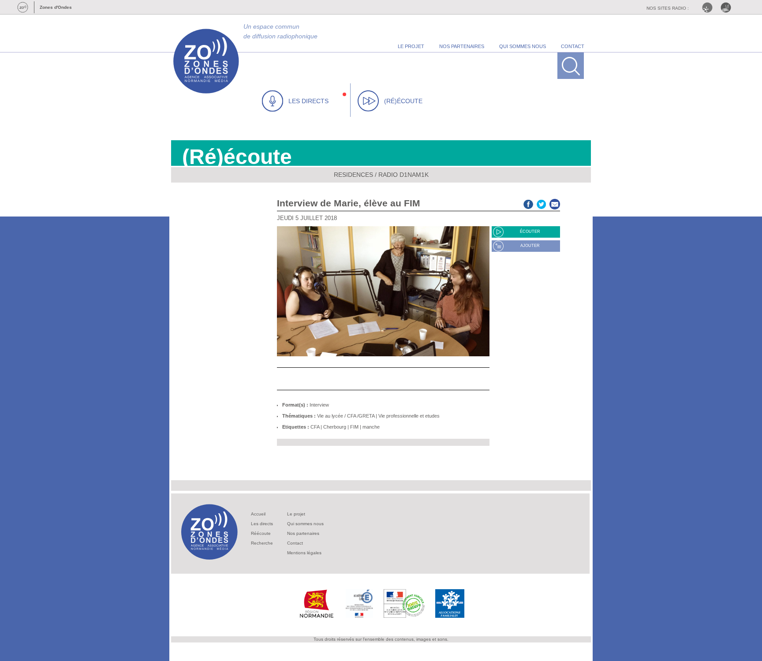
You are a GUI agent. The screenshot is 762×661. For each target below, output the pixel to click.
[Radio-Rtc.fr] (709, 7)
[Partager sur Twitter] (541, 203)
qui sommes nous (522, 46)
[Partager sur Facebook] (528, 203)
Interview (319, 404)
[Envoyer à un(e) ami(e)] (554, 203)
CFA (314, 426)
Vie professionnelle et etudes (409, 415)
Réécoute (261, 533)
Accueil (258, 514)
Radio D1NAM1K (403, 174)
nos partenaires (461, 46)
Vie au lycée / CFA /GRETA (345, 415)
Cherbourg (334, 426)
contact (572, 46)
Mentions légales (304, 552)
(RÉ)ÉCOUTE (403, 101)
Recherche (262, 543)
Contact (295, 543)
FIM (354, 426)
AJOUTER (530, 245)
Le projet (296, 514)
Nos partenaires (303, 533)
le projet (411, 46)
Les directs (262, 523)
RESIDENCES (353, 174)
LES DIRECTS (308, 101)
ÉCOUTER (530, 231)
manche (371, 426)
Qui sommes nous (305, 523)
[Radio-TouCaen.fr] (728, 7)
